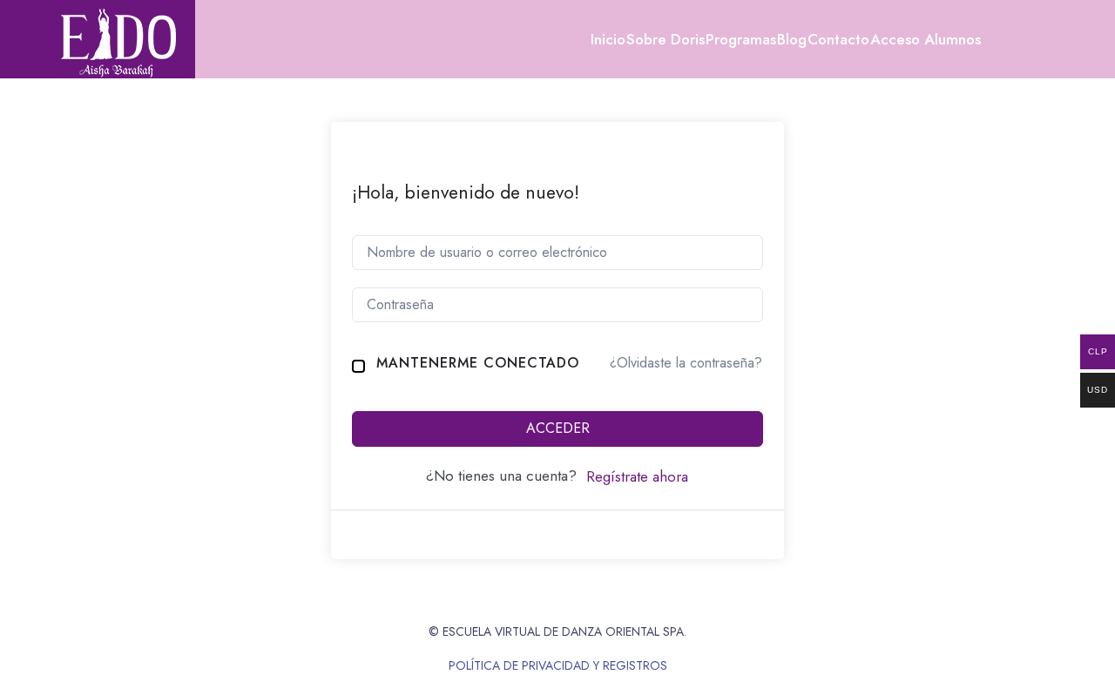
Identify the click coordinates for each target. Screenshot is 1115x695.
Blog (792, 39)
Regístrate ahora (637, 476)
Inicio (608, 39)
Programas (741, 39)
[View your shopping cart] (1018, 39)
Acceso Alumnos (925, 39)
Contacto (838, 39)
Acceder (558, 428)
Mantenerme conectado (477, 363)
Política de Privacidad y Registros (558, 665)
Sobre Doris (665, 39)
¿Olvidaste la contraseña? (686, 363)
